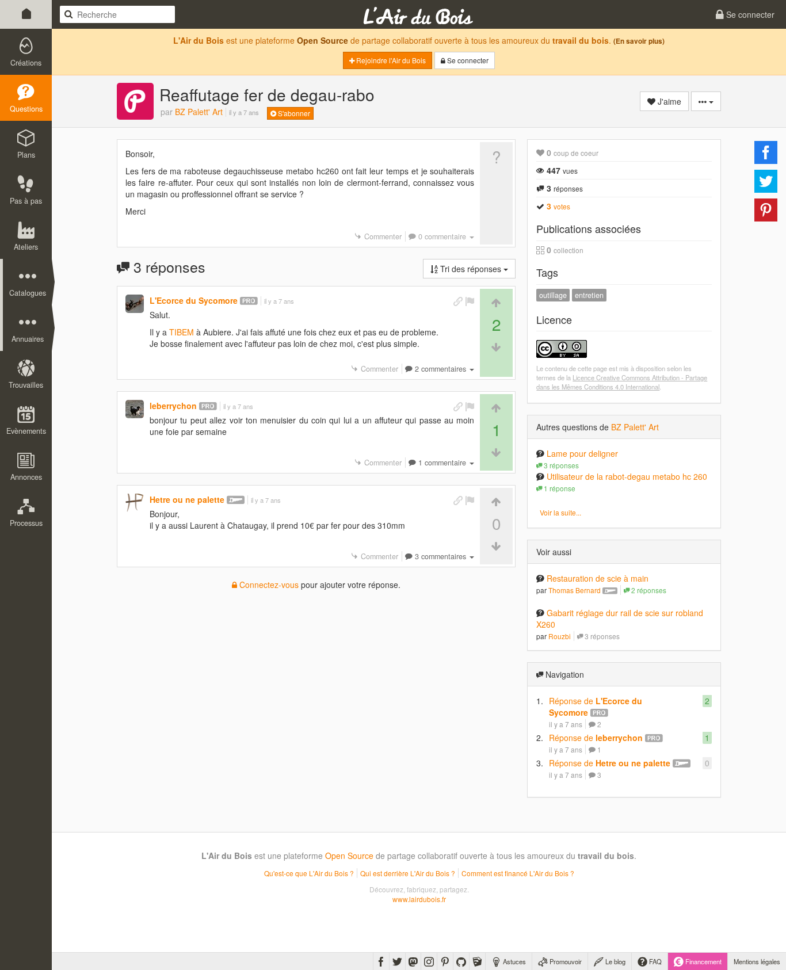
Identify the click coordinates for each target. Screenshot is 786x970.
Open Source (322, 40)
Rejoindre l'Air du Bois (390, 60)
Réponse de (596, 737)
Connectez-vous (268, 584)
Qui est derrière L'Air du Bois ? (407, 873)
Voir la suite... (560, 512)
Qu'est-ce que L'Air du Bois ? (309, 873)
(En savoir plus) (639, 41)
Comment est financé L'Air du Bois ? (517, 873)
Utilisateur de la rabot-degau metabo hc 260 (627, 476)
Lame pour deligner (582, 453)
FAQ (654, 961)
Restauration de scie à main (597, 578)
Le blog (614, 961)
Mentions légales (757, 961)
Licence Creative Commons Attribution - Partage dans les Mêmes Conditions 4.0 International (621, 382)
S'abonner (293, 113)
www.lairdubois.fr (419, 899)
